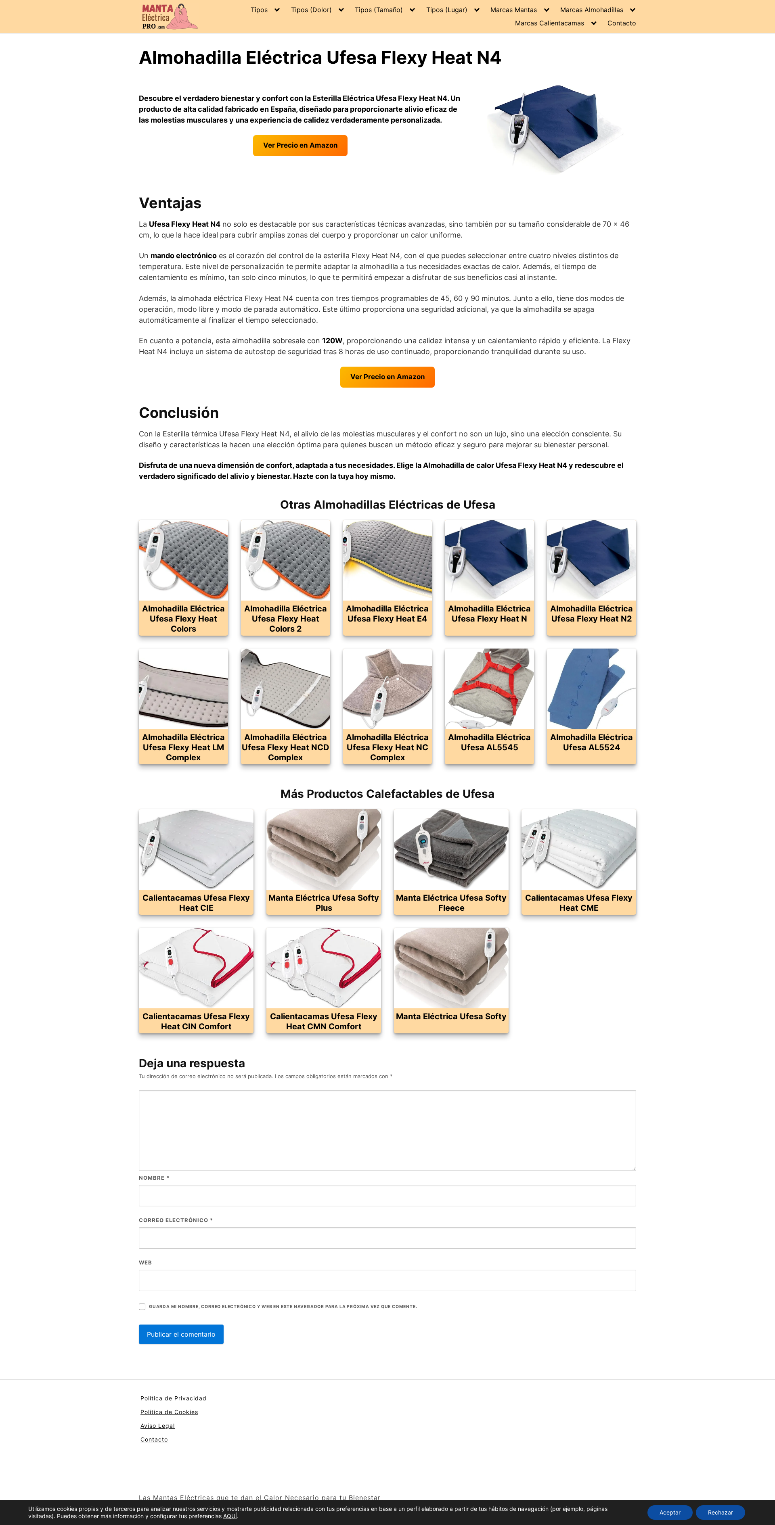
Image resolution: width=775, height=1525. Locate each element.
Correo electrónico (176, 1220)
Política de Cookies (169, 1411)
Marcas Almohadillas (591, 10)
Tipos (259, 10)
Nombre (154, 1178)
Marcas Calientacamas (549, 23)
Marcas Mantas (513, 10)
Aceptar (670, 1512)
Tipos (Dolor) (311, 10)
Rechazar (720, 1512)
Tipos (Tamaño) (379, 10)
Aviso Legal (157, 1425)
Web (145, 1262)
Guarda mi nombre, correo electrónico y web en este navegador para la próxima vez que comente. (283, 1306)
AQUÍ (230, 1515)
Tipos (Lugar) (446, 10)
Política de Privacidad (173, 1398)
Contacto (621, 23)
